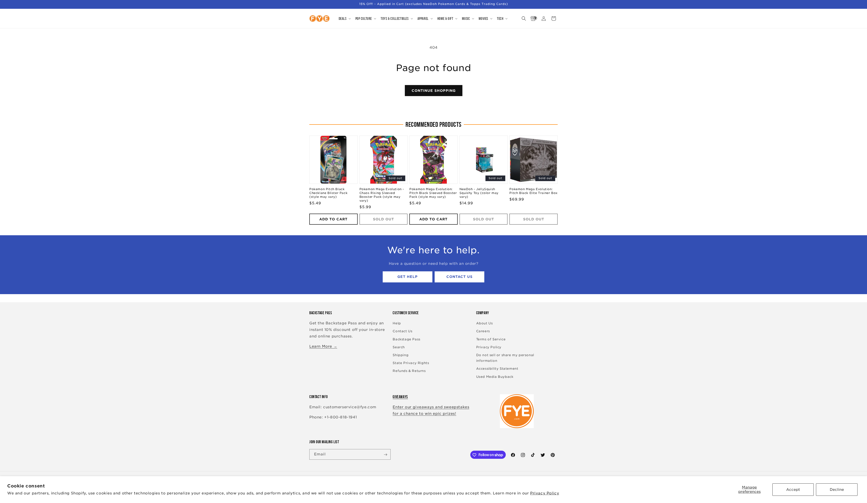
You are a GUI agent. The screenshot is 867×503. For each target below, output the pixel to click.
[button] (344, 18)
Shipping (400, 355)
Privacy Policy (544, 493)
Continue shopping (434, 91)
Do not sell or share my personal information (505, 357)
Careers (483, 331)
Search (399, 347)
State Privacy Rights (411, 363)
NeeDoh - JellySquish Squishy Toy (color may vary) (479, 193)
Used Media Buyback (494, 376)
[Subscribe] (385, 454)
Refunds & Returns (409, 371)
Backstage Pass (406, 339)
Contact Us (459, 277)
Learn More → (323, 346)
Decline (837, 489)
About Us (484, 323)
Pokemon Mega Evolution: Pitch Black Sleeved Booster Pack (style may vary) (433, 193)
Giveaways (400, 397)
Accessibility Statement (497, 369)
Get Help (407, 277)
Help (397, 323)
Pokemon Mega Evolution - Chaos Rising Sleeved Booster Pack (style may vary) (381, 195)
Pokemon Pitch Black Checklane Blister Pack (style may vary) (328, 193)
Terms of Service (491, 339)
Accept (793, 489)
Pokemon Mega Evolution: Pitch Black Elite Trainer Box (533, 191)
